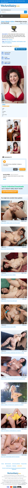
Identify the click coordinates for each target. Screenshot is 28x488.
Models (7, 21)
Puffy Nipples (20, 41)
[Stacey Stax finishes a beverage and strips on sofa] (14, 340)
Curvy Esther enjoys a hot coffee (8, 326)
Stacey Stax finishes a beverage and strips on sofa (12, 352)
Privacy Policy (24, 463)
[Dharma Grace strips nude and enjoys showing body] (14, 366)
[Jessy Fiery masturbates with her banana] (14, 444)
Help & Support (8, 463)
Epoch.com (9, 482)
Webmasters (8, 465)
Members (14, 465)
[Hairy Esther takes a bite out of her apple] (14, 210)
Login (15, 169)
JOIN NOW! (24, 16)
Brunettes (14, 41)
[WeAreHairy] (14, 473)
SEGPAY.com (24, 483)
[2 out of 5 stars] (14, 46)
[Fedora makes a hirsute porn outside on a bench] (14, 392)
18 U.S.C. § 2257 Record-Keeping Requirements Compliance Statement (14, 468)
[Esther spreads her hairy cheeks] (14, 262)
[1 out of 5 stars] (12, 46)
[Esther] (14, 84)
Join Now (22, 169)
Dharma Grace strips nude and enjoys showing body (13, 378)
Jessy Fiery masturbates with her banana (10, 456)
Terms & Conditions (16, 463)
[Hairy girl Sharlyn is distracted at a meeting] (14, 418)
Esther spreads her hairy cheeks (8, 274)
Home (2, 21)
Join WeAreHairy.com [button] (9, 192)
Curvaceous (9, 42)
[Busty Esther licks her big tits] (14, 236)
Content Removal (22, 484)
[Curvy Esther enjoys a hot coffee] (14, 314)
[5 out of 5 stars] (18, 46)
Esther (12, 21)
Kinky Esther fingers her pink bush (9, 300)
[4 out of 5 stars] (16, 46)
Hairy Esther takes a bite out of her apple (10, 223)
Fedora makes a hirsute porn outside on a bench (12, 404)
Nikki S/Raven (9, 39)
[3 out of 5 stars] (15, 46)
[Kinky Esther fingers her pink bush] (14, 288)
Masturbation (8, 41)
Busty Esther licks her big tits (7, 249)
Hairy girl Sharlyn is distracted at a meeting (11, 430)
